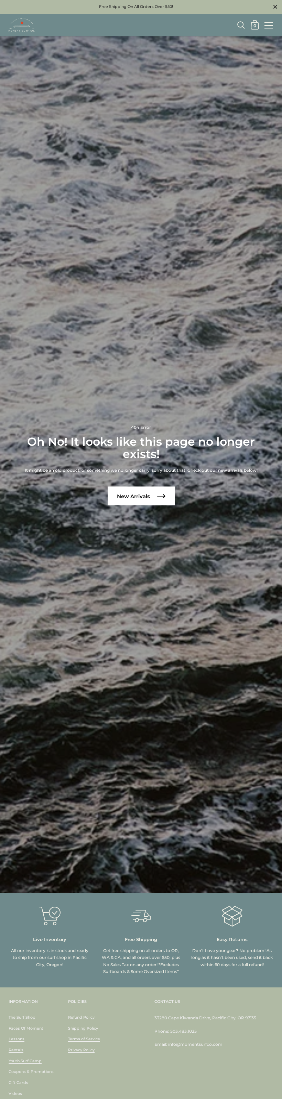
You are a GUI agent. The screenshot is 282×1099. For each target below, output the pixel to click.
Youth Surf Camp (25, 1060)
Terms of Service (84, 1039)
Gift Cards (18, 1082)
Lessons (16, 1039)
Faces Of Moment (26, 1028)
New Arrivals (134, 496)
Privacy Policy (81, 1050)
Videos (15, 1093)
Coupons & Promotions (31, 1071)
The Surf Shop (22, 1017)
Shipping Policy (83, 1028)
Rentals (16, 1050)
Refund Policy (81, 1017)
